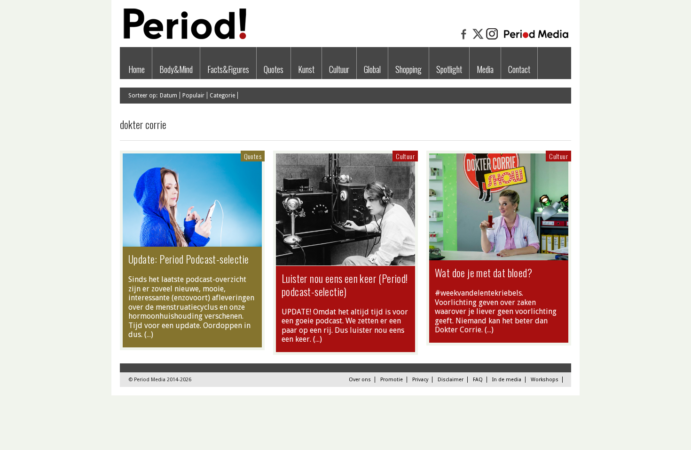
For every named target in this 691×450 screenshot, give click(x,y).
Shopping (408, 69)
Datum (168, 95)
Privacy (420, 380)
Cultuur (339, 69)
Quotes (273, 69)
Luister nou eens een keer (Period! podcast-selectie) (345, 285)
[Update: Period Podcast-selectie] (192, 242)
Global (372, 69)
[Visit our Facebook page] (464, 38)
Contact (519, 69)
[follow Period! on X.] (478, 38)
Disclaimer (450, 380)
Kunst (306, 69)
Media (485, 69)
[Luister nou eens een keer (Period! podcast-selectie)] (345, 261)
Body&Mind (176, 69)
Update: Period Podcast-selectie (188, 258)
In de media (506, 380)
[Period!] (183, 36)
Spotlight (449, 69)
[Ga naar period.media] (536, 38)
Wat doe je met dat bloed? (483, 272)
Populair (193, 95)
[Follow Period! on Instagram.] (492, 38)
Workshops (544, 380)
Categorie (222, 95)
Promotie (391, 380)
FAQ (478, 380)
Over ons (360, 380)
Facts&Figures (228, 69)
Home (136, 69)
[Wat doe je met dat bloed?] (498, 255)
